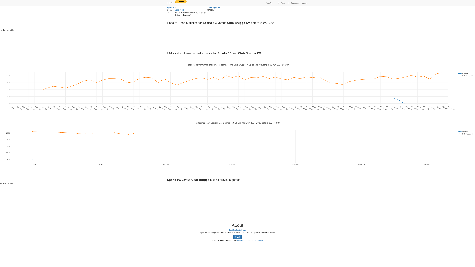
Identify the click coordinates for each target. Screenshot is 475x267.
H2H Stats (281, 3)
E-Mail (237, 237)
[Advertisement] (68, 38)
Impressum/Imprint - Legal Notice (250, 240)
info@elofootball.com (237, 230)
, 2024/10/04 (180, 10)
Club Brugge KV (213, 7)
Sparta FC (171, 7)
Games (305, 3)
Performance (293, 3)
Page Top (269, 3)
